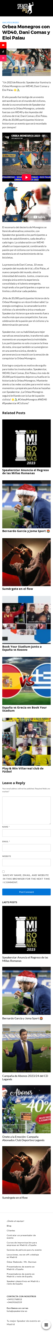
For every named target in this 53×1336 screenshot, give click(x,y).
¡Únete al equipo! (15, 1221)
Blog (9, 1226)
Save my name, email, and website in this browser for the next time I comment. (26, 879)
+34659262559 (14, 1302)
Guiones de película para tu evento (24, 1250)
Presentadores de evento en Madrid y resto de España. (21, 1275)
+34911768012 (14, 1299)
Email (6, 841)
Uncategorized (10, 22)
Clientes (11, 1230)
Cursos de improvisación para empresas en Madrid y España (22, 1243)
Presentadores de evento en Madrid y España (21, 1267)
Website (6, 856)
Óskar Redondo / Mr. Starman (21, 1262)
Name (6, 827)
